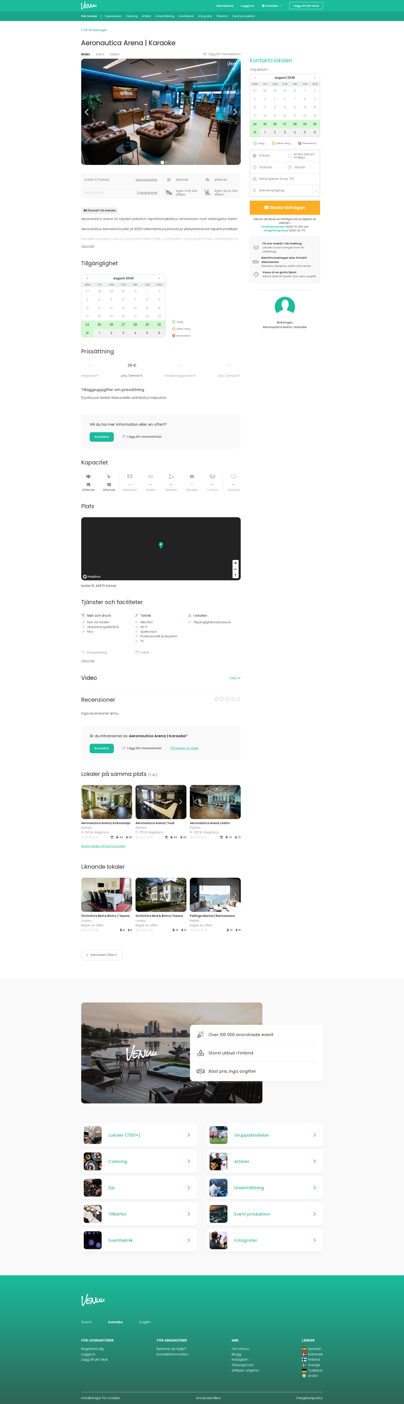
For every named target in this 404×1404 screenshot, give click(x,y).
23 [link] (159, 316)
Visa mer (87, 246)
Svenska (271, 6)
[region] (161, 548)
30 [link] (123, 291)
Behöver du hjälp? (171, 1348)
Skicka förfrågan (287, 208)
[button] (87, 112)
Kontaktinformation (173, 1354)
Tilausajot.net (243, 1365)
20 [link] (123, 316)
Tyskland (314, 1370)
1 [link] (147, 291)
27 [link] (87, 291)
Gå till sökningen (94, 30)
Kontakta (102, 437)
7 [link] (135, 299)
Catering (132, 16)
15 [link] (147, 308)
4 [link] (99, 299)
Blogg (236, 1354)
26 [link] (111, 324)
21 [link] (135, 316)
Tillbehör (222, 16)
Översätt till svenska (102, 210)
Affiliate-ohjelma (245, 1370)
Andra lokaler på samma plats (103, 846)
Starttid (265, 167)
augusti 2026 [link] (123, 278)
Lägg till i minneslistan (224, 54)
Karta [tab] (100, 54)
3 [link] (87, 299)
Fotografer (205, 16)
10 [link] (87, 308)
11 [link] (99, 308)
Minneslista (225, 6)
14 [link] (135, 308)
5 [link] (111, 299)
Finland (313, 1359)
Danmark (315, 1354)
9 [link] (159, 299)
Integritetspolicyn (276, 230)
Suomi (86, 1322)
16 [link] (159, 308)
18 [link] (99, 316)
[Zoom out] (236, 569)
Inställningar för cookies (100, 1398)
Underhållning (164, 16)
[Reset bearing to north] (236, 575)
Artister (146, 16)
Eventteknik (186, 16)
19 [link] (111, 316)
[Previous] (87, 802)
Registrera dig (92, 1348)
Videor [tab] (115, 54)
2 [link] (159, 291)
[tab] (161, 678)
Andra (312, 1375)
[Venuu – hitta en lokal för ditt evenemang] (89, 5)
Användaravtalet (273, 226)
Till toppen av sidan (184, 748)
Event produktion (243, 16)
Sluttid (300, 167)
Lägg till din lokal (306, 6)
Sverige (313, 1365)
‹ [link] (87, 278)
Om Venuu (240, 1348)
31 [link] (135, 291)
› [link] (159, 278)
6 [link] (123, 299)
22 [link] (147, 316)
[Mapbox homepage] (91, 576)
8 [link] (147, 299)
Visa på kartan (146, 180)
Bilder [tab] (85, 54)
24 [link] (87, 324)
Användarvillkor (208, 1398)
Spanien (314, 1348)
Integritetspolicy (309, 1398)
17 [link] (87, 316)
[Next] (125, 802)
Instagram (240, 1359)
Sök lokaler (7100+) (103, 955)
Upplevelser (113, 16)
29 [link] (111, 291)
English (145, 1322)
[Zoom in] (236, 563)
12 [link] (111, 308)
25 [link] (99, 324)
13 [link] (123, 308)
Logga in (247, 6)
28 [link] (99, 291)
